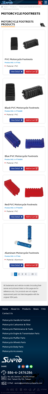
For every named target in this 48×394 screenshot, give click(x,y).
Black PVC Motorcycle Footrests (22, 108)
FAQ (43, 309)
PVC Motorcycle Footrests (19, 59)
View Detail (15, 71)
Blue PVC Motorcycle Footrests (21, 156)
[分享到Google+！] (23, 366)
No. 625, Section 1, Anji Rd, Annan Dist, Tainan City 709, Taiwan (21, 378)
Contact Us (7, 313)
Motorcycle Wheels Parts (14, 342)
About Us (15, 309)
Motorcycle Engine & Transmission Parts (20, 333)
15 (32, 274)
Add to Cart (30, 71)
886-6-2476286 (20, 373)
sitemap (44, 389)
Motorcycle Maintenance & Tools (17, 329)
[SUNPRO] (7, 2)
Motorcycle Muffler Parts (13, 338)
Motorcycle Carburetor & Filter (16, 324)
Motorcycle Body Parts (12, 347)
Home (5, 309)
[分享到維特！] (27, 366)
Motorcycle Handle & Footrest (16, 320)
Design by (27, 393)
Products (26, 309)
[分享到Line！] (31, 366)
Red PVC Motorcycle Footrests (21, 205)
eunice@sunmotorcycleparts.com (28, 383)
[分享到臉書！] (19, 366)
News (36, 309)
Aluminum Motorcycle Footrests (22, 253)
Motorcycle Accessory (12, 351)
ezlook (33, 393)
